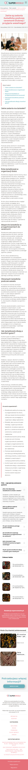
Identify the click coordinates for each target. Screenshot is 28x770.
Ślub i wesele (12, 8)
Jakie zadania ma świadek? (13, 87)
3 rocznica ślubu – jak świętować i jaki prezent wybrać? (18, 576)
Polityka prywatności (14, 761)
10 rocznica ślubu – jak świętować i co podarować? (18, 597)
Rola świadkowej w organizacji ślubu (15, 90)
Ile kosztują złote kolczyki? (14, 754)
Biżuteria (14, 726)
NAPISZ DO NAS (14, 686)
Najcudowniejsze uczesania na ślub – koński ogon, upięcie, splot (14, 744)
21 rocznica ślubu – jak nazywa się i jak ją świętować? (19, 586)
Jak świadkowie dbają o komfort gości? (15, 102)
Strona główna (4, 8)
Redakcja (14, 716)
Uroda (14, 734)
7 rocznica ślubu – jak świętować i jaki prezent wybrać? (14, 751)
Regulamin (14, 767)
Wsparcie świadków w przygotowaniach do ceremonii (15, 94)
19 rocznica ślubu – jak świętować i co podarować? (18, 565)
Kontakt (14, 718)
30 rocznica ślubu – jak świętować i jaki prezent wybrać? (21, 636)
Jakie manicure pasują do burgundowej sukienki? (22, 654)
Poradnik (14, 730)
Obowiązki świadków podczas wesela (14, 98)
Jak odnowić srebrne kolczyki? (14, 747)
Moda (14, 728)
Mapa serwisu (14, 764)
